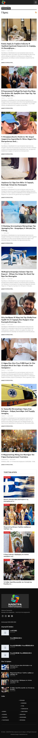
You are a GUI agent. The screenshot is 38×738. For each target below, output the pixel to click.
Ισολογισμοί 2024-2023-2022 (8, 622)
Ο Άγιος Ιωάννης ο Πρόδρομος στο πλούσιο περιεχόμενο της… (21, 680)
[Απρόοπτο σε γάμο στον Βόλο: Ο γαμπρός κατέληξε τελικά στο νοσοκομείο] (19, 169)
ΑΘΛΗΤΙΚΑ (22, 714)
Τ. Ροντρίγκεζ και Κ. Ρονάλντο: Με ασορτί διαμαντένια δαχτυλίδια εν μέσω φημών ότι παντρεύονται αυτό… (18, 139)
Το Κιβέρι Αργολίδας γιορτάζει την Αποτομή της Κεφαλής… (22, 688)
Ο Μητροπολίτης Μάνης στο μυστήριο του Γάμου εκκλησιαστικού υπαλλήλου (17, 455)
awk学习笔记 (13, 630)
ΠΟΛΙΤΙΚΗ (4, 717)
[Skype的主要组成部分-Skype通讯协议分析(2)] (5, 647)
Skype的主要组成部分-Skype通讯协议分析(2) (22, 645)
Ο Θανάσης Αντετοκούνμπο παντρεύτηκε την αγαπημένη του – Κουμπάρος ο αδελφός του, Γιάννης (18, 228)
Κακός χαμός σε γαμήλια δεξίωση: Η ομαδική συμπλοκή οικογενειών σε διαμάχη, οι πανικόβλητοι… (18, 45)
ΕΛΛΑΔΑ (22, 700)
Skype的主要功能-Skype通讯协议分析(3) (21, 653)
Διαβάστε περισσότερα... (7, 62)
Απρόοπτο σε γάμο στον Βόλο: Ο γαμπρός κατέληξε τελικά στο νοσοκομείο (17, 183)
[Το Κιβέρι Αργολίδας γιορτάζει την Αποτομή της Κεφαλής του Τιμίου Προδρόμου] (19, 569)
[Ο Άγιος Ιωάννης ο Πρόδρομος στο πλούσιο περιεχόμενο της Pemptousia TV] (19, 542)
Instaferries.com (23, 734)
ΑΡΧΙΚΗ (4, 711)
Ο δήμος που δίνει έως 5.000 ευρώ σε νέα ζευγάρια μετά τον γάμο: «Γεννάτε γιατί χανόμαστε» (18, 365)
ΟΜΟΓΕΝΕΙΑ (24, 711)
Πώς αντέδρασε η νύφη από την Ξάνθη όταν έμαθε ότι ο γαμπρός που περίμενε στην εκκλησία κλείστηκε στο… (18, 319)
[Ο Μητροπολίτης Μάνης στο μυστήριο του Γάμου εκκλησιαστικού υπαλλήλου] (19, 441)
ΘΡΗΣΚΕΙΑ (6, 504)
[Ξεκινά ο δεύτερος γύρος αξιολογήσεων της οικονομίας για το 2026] (19, 487)
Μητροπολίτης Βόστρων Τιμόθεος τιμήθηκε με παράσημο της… (21, 673)
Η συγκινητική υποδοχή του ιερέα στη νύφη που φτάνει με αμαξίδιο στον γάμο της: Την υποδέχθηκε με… (18, 93)
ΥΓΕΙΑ (22, 706)
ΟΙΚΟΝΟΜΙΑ (7, 477)
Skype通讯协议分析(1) (16, 638)
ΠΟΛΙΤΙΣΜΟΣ (5, 720)
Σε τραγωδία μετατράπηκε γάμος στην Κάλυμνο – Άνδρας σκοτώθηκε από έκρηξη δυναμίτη (18, 411)
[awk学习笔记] (5, 632)
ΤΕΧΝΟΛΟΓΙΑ (24, 708)
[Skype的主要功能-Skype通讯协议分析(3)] (5, 655)
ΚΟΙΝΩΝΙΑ (23, 703)
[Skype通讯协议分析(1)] (5, 640)
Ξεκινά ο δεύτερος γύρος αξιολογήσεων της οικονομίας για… (21, 666)
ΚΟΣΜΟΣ (4, 714)
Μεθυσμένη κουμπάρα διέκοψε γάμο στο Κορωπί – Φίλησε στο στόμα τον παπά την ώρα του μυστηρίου (17, 273)
